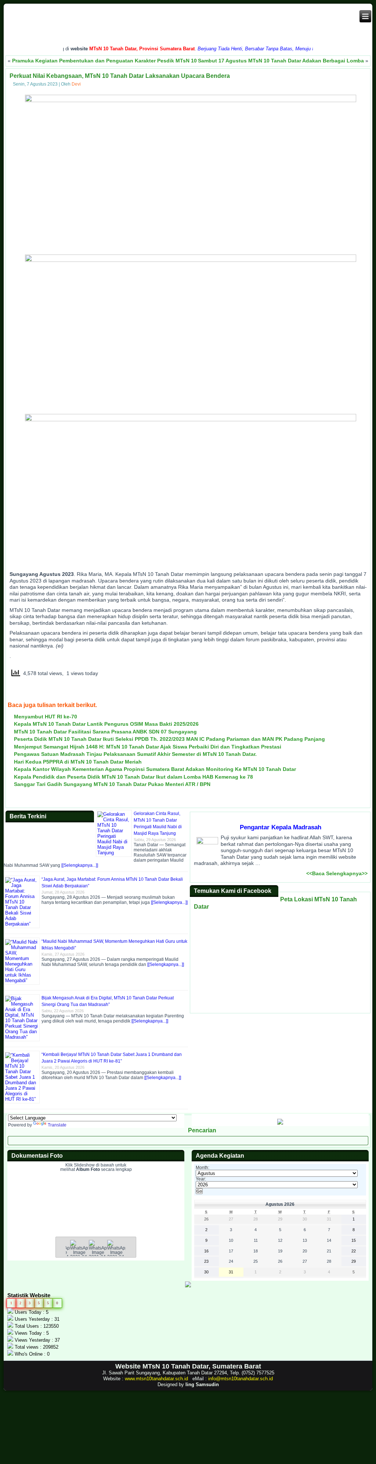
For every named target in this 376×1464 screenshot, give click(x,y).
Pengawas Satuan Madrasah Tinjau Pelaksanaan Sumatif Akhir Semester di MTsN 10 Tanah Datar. (135, 754)
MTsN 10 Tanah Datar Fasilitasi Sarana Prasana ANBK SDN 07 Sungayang (105, 732)
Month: (202, 1167)
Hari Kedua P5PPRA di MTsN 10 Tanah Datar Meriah (78, 762)
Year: (201, 1179)
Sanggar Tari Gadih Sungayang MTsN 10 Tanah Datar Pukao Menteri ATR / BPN (112, 784)
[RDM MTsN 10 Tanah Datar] (280, 1123)
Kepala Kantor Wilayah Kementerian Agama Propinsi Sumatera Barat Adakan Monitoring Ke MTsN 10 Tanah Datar (155, 769)
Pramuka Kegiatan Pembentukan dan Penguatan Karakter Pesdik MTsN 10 (104, 61)
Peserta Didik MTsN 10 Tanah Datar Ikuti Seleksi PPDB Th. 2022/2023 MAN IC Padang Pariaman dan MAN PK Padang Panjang (169, 739)
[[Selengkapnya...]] (79, 865)
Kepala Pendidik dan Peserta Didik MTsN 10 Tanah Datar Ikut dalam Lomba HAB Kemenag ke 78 (133, 777)
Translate (57, 1125)
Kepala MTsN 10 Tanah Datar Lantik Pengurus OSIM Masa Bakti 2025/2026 (106, 724)
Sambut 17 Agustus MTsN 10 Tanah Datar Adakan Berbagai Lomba (281, 61)
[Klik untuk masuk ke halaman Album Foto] (95, 1220)
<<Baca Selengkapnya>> (337, 873)
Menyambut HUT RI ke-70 (45, 717)
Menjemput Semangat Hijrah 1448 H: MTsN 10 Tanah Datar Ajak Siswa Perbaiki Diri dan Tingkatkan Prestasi (147, 747)
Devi (76, 84)
